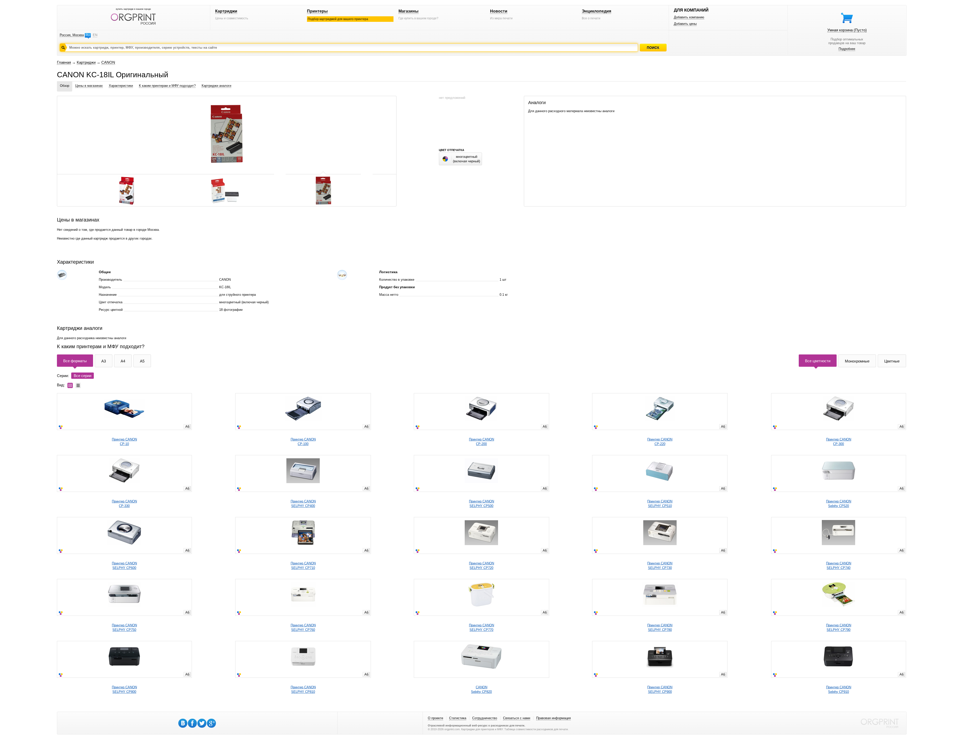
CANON (108, 62)
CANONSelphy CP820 (481, 689)
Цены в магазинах (89, 86)
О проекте (435, 718)
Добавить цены (685, 24)
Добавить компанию (689, 17)
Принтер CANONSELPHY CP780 (659, 627)
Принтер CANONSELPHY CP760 (303, 627)
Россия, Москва (72, 35)
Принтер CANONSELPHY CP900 (659, 689)
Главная (64, 62)
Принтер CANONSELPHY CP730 (659, 565)
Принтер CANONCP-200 (481, 441)
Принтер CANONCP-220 (659, 441)
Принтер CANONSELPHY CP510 (659, 503)
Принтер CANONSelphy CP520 (838, 503)
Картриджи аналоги (216, 86)
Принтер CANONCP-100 (303, 441)
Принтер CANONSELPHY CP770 (481, 627)
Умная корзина (847, 30)
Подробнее (847, 49)
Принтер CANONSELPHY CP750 (124, 627)
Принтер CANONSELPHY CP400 (303, 503)
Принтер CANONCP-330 (124, 503)
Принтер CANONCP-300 (838, 441)
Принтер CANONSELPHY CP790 (838, 627)
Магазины (408, 11)
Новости (498, 11)
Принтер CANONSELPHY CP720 (481, 565)
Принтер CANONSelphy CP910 (838, 689)
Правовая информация (553, 718)
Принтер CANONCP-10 (124, 441)
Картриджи (226, 11)
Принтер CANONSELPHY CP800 (124, 689)
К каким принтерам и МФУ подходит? (167, 86)
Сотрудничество (484, 718)
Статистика (457, 718)
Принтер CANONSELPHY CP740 (838, 565)
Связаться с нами (516, 718)
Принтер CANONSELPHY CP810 (303, 689)
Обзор (64, 86)
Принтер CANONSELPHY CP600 (124, 565)
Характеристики (121, 86)
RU (88, 35)
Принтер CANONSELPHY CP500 (481, 503)
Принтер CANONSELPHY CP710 (303, 565)
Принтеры (317, 11)
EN (95, 35)
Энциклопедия (596, 11)
